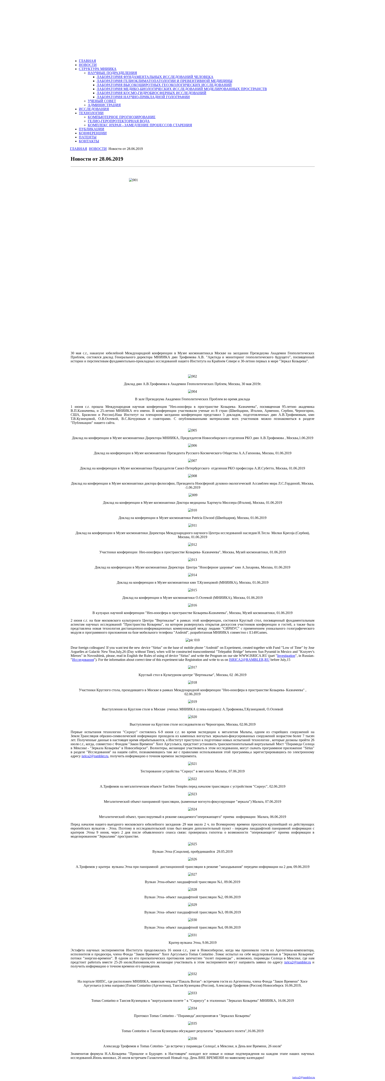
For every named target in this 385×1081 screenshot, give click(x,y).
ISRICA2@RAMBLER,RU (249, 660)
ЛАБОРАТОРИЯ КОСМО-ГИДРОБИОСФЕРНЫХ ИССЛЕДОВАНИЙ (151, 93)
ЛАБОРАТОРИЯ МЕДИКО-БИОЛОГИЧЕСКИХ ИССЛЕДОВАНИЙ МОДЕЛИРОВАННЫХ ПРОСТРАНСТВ (182, 89)
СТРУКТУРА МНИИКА (98, 69)
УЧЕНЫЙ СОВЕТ (102, 101)
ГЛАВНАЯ (87, 61)
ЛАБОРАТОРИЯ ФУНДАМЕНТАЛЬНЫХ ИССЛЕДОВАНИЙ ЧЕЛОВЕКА (155, 77)
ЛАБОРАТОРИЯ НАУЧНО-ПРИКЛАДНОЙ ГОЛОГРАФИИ (143, 97)
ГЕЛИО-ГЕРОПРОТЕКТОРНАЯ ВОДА (119, 121)
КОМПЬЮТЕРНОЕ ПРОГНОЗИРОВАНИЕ (122, 117)
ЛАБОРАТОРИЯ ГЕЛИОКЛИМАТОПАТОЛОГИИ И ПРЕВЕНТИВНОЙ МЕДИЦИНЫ (164, 81)
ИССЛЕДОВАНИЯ (94, 109)
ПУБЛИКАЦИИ (91, 129)
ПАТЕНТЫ (87, 137)
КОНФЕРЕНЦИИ (93, 133)
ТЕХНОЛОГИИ (91, 113)
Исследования (83, 660)
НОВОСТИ (88, 65)
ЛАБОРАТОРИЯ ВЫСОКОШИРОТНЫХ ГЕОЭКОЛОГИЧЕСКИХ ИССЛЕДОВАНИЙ (164, 85)
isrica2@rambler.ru (95, 756)
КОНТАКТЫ (89, 141)
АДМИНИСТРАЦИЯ (104, 105)
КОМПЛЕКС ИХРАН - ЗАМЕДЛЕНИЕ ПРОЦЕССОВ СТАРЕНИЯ (140, 125)
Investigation (286, 656)
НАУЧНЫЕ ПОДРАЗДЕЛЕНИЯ (112, 73)
